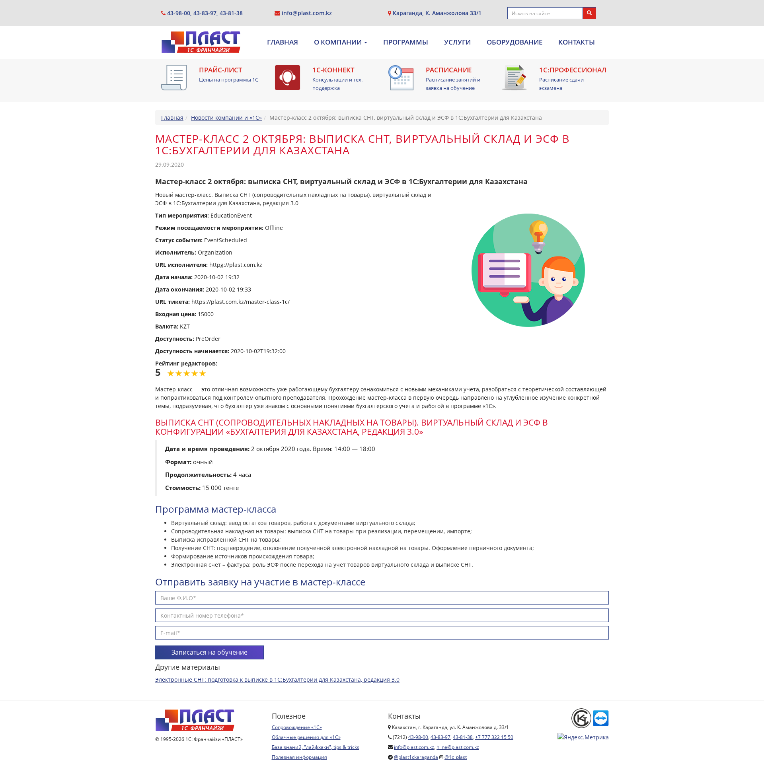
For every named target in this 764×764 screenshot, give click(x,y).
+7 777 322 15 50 (494, 737)
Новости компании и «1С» (226, 117)
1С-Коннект (333, 69)
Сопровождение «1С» (297, 727)
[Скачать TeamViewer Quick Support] (601, 717)
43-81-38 (231, 13)
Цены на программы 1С (228, 79)
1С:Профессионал (572, 69)
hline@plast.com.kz (458, 747)
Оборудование (514, 42)
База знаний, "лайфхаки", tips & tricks (315, 747)
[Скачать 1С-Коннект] (287, 78)
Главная (282, 42)
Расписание (449, 69)
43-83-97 (204, 13)
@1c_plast (455, 757)
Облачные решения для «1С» (306, 737)
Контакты (576, 42)
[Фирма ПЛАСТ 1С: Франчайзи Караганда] (201, 44)
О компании (338, 42)
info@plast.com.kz (307, 13)
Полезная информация (299, 757)
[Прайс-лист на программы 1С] (174, 78)
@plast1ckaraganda (416, 757)
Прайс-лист (220, 69)
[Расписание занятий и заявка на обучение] (401, 78)
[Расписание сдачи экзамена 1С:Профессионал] (514, 78)
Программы (405, 42)
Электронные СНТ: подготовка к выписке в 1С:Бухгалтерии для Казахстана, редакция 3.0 (277, 679)
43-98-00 (178, 13)
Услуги (457, 42)
